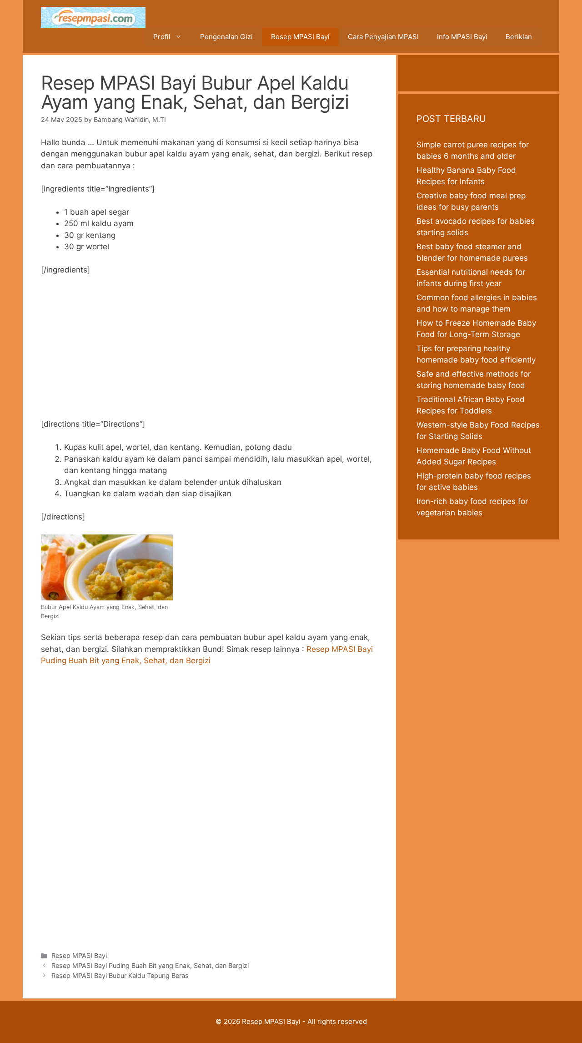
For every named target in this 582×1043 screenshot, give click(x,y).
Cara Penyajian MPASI (383, 36)
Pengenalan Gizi (226, 36)
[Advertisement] (209, 351)
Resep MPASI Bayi (300, 36)
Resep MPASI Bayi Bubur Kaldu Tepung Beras (120, 975)
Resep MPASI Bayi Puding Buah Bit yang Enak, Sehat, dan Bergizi (150, 965)
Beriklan (519, 36)
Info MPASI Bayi (462, 36)
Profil (162, 36)
